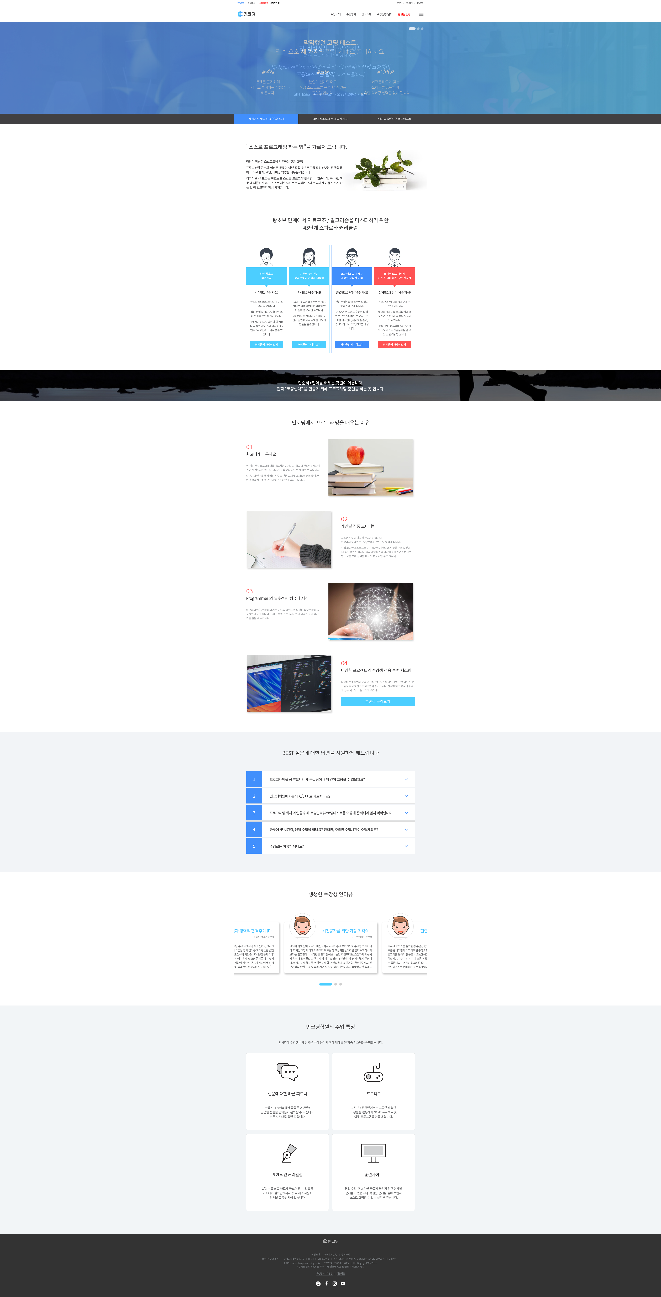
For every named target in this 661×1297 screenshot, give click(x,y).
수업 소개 (335, 14)
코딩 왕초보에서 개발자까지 (330, 118)
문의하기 (345, 1254)
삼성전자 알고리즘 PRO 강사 (266, 118)
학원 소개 (315, 1254)
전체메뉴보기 (421, 14)
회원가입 (409, 3)
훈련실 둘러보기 (377, 701)
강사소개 (366, 14)
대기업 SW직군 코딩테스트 (395, 118)
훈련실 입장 (404, 14)
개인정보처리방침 (324, 1273)
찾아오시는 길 (330, 1254)
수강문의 (420, 3)
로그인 (398, 3)
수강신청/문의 (384, 14)
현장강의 (241, 3)
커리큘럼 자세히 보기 (266, 344)
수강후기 (351, 14)
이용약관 (341, 1273)
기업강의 (251, 3)
